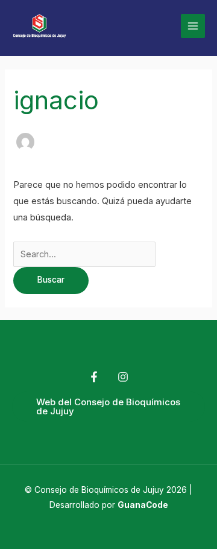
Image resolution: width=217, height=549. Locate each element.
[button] (108, 406)
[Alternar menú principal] (193, 26)
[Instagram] (123, 376)
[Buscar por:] (84, 254)
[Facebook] (94, 376)
